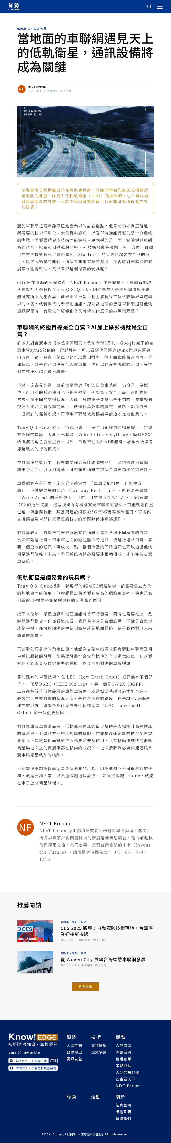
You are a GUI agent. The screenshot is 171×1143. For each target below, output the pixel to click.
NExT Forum (37, 87)
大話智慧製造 (127, 1072)
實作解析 (99, 1045)
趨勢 (44, 29)
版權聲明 (123, 1111)
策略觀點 (123, 1065)
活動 (96, 1096)
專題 (71, 1096)
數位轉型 (74, 1052)
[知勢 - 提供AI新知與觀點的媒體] (33, 1039)
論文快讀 (99, 1052)
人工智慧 (33, 29)
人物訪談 (123, 1045)
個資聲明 (123, 1105)
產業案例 (123, 1052)
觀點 (83, 922)
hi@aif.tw (32, 1052)
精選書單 (123, 1058)
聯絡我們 (123, 1118)
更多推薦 (85, 986)
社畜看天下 (125, 1079)
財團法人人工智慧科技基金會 (36, 1068)
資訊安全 (74, 1058)
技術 (96, 1037)
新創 (74, 922)
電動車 (21, 29)
